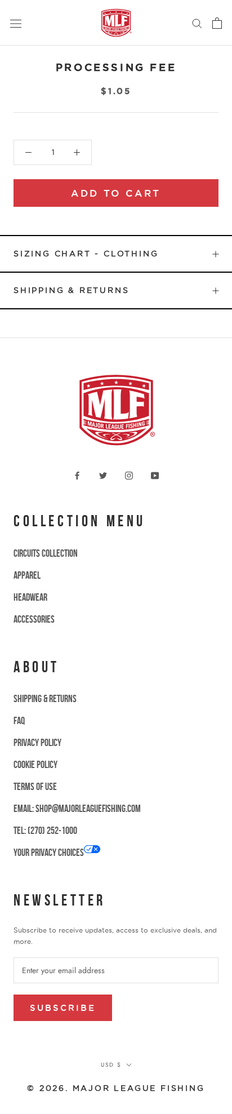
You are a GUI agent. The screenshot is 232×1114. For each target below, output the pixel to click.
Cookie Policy (35, 764)
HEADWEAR (30, 597)
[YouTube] (155, 474)
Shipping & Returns (71, 290)
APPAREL (27, 575)
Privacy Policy (37, 742)
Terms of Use (35, 786)
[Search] (197, 23)
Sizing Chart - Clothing (86, 253)
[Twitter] (103, 474)
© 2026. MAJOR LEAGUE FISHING (115, 1088)
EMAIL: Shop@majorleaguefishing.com (77, 808)
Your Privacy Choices (49, 852)
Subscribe (63, 1008)
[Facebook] (77, 474)
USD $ (111, 1064)
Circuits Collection (46, 553)
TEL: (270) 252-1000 (45, 830)
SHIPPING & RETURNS (45, 698)
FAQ (19, 720)
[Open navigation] (15, 23)
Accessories (34, 619)
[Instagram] (129, 474)
